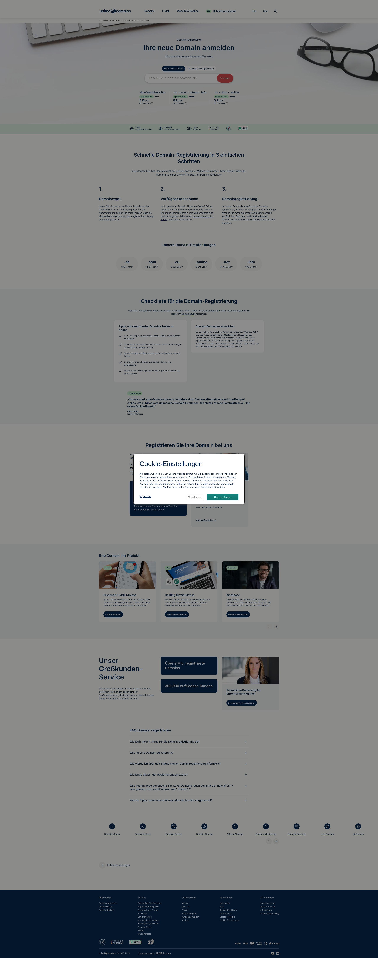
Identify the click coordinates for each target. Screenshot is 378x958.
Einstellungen (195, 497)
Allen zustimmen (222, 497)
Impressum (145, 496)
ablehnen (149, 487)
